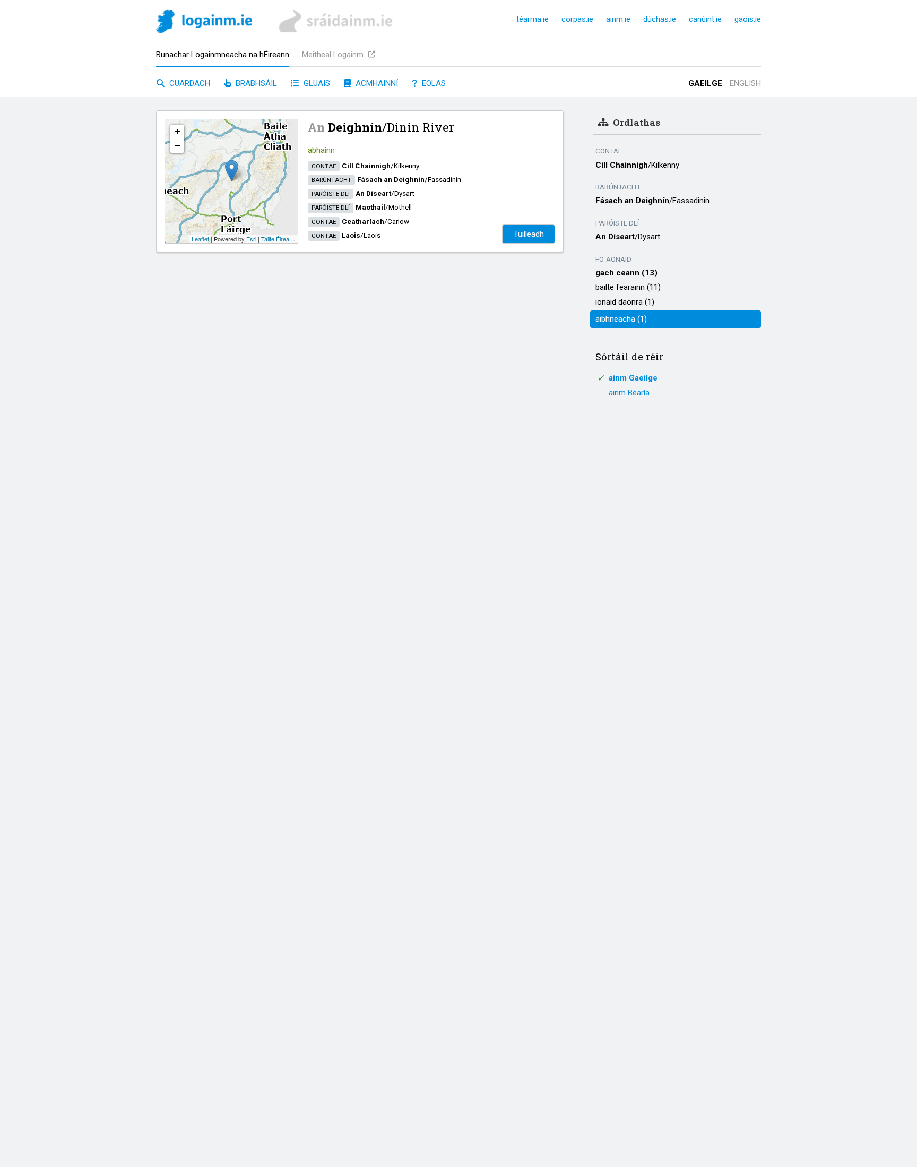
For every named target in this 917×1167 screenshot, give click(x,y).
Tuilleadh (529, 234)
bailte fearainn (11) (628, 287)
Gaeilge (705, 83)
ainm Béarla (629, 392)
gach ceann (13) (626, 273)
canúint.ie (705, 19)
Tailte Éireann (278, 239)
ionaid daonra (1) (624, 302)
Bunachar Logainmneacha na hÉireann (222, 54)
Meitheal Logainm (334, 54)
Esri (251, 239)
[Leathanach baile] (204, 23)
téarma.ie (532, 19)
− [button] (177, 145)
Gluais (315, 83)
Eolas (433, 83)
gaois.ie (747, 19)
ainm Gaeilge (633, 378)
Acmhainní (375, 83)
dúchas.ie (659, 19)
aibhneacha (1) (621, 319)
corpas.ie (577, 19)
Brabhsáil (255, 83)
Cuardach (188, 83)
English (745, 83)
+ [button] (177, 131)
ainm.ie (618, 19)
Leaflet (200, 239)
